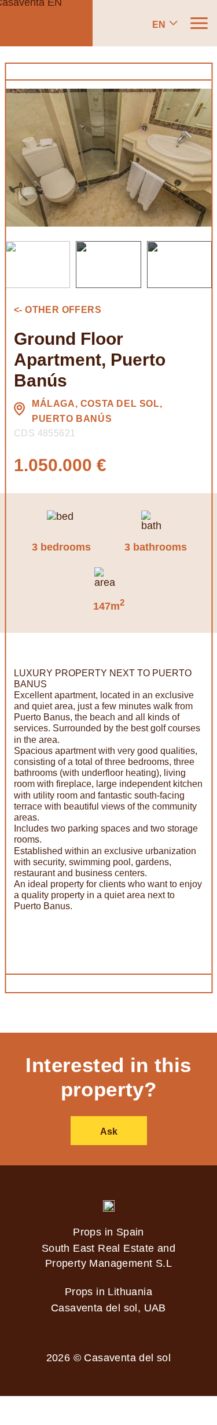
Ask (108, 1131)
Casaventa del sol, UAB (108, 1308)
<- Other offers (57, 310)
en (158, 25)
